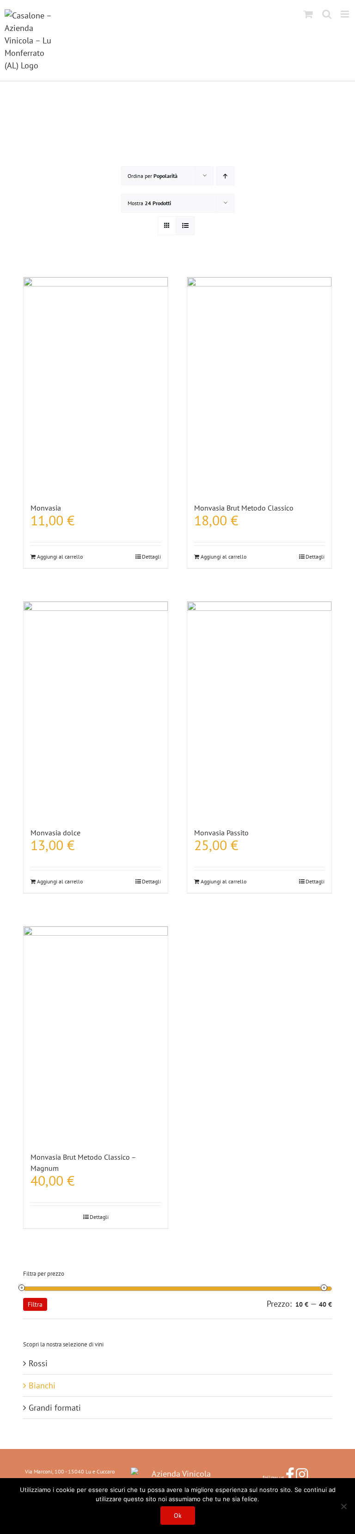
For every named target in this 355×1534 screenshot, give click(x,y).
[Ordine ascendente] (225, 175)
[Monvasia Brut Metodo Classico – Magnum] (96, 1034)
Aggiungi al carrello (60, 556)
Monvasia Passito (221, 832)
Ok (178, 1515)
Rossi (38, 1363)
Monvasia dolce (55, 832)
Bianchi (42, 1385)
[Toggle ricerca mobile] (326, 14)
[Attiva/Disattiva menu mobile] (345, 14)
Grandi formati (55, 1407)
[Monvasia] (96, 385)
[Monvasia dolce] (96, 709)
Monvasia (46, 507)
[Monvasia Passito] (259, 709)
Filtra (35, 1304)
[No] (343, 1506)
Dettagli (151, 556)
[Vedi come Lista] (185, 226)
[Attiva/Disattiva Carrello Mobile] (308, 14)
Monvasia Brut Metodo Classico (244, 507)
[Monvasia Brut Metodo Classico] (259, 385)
